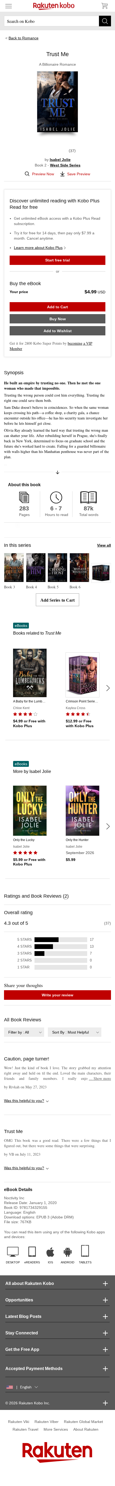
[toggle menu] (8, 6)
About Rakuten (85, 1429)
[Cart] (104, 6)
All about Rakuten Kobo (29, 1283)
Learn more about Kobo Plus (38, 247)
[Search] (105, 21)
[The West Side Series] (101, 580)
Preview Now (43, 174)
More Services (56, 1429)
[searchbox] (57, 21)
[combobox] (24, 1032)
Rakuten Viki (18, 1422)
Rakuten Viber (46, 1422)
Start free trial (57, 260)
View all (104, 545)
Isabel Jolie (60, 159)
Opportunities (19, 1300)
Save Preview (78, 174)
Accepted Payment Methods (34, 1368)
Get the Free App (22, 1349)
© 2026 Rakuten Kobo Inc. (27, 1403)
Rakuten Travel (25, 1429)
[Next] (108, 688)
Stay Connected (21, 1333)
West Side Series (65, 165)
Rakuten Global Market (83, 1422)
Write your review (57, 995)
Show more (100, 1078)
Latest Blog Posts (23, 1316)
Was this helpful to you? (24, 1100)
